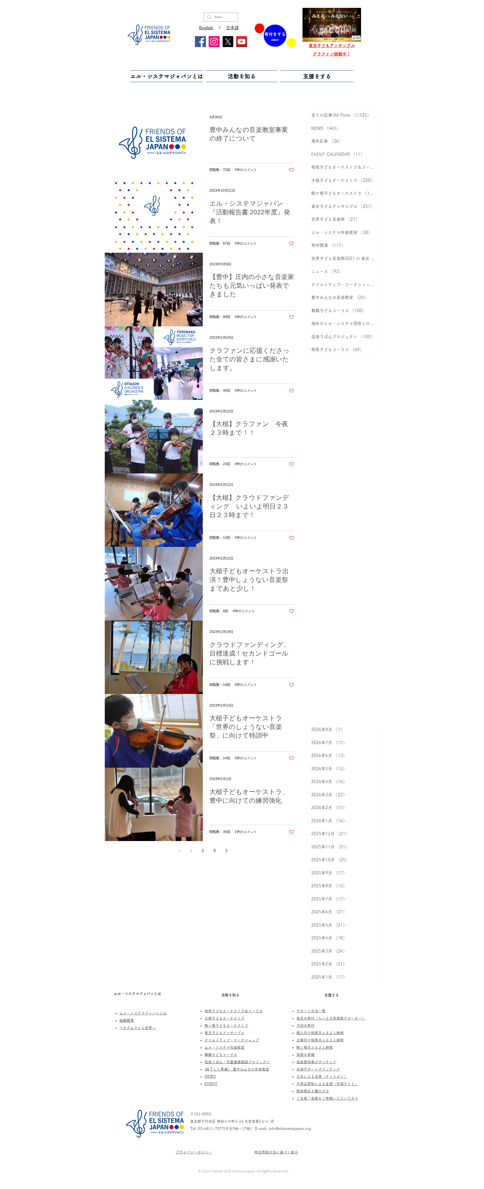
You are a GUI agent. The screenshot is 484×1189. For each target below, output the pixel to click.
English (206, 27)
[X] (227, 41)
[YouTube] (241, 41)
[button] (167, 76)
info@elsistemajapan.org (290, 1128)
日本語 (232, 27)
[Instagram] (214, 41)
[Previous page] (179, 851)
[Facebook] (200, 41)
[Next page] (226, 851)
